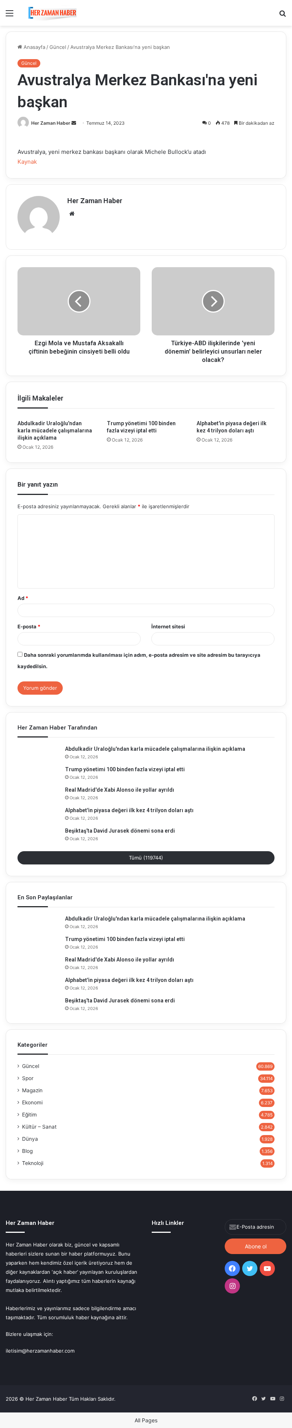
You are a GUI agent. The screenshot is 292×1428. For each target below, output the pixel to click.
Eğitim (29, 1115)
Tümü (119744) (146, 858)
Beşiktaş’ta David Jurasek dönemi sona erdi (120, 831)
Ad (22, 598)
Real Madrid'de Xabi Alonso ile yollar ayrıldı (119, 790)
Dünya (30, 1139)
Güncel (57, 47)
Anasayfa (33, 47)
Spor (27, 1078)
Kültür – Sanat (39, 1127)
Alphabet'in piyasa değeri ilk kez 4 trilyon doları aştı (129, 810)
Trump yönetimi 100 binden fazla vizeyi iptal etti (125, 769)
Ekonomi (32, 1102)
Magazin (32, 1090)
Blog (27, 1151)
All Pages (146, 1420)
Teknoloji (32, 1163)
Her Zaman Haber (50, 123)
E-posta (28, 626)
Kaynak (27, 161)
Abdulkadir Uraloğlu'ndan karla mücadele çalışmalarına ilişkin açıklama (54, 430)
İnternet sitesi (168, 626)
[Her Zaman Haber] (52, 12)
